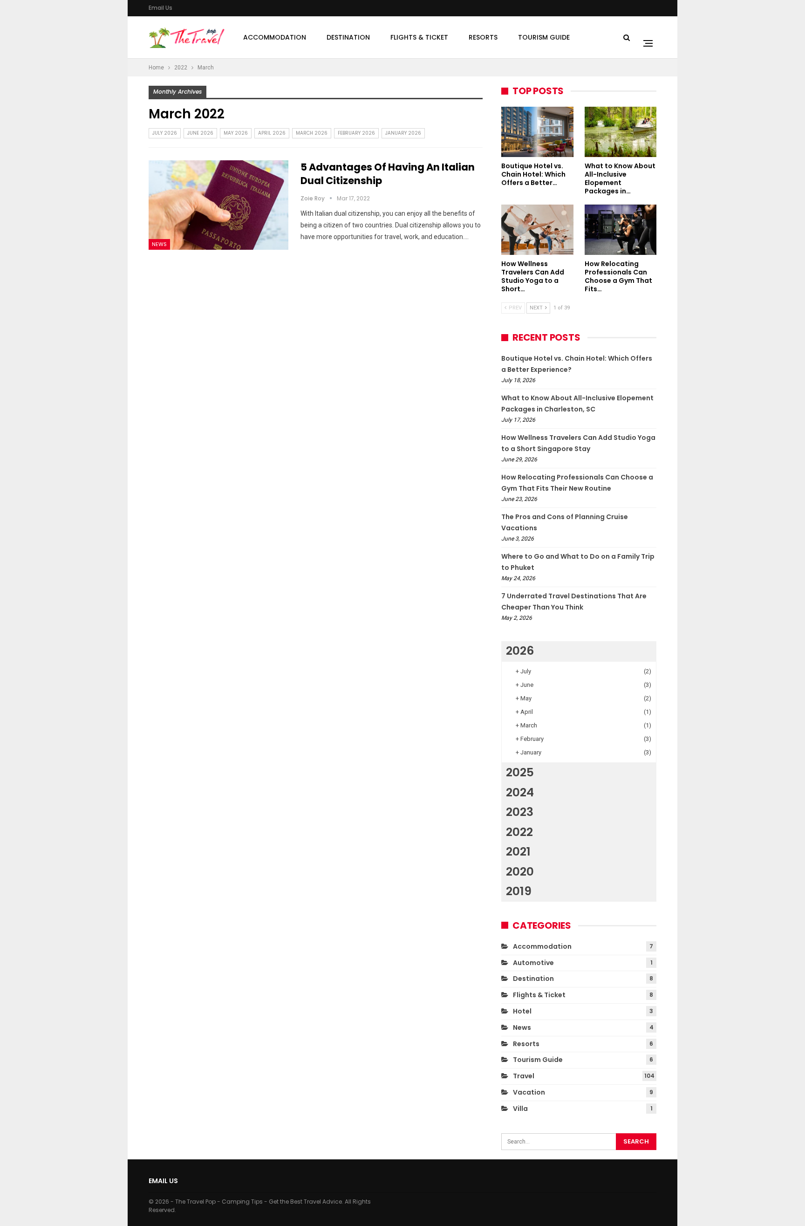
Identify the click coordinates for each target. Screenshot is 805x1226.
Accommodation (274, 37)
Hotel (522, 1011)
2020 (520, 871)
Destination (348, 37)
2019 (519, 891)
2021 (518, 851)
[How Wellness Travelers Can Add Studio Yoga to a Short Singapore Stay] (537, 230)
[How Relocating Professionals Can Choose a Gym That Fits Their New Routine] (621, 230)
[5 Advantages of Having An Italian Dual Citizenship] (218, 205)
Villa (520, 1108)
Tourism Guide (544, 37)
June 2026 (200, 133)
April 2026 (272, 133)
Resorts (483, 37)
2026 (520, 651)
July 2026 (164, 133)
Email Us (160, 8)
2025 (520, 772)
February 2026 (356, 133)
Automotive (533, 962)
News (159, 244)
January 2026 (403, 133)
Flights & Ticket (419, 37)
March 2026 (311, 133)
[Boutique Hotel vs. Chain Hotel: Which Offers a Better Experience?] (537, 132)
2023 (519, 812)
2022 (519, 832)
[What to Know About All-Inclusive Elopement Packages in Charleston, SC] (621, 132)
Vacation (529, 1092)
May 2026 (236, 133)
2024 (520, 792)
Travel (523, 1076)
